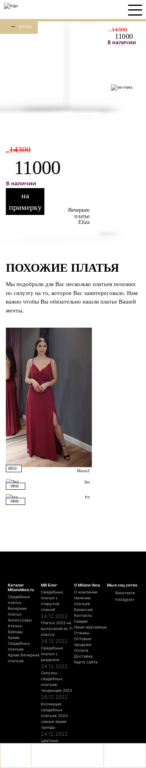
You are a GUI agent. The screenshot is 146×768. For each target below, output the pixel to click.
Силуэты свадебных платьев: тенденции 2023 (56, 681)
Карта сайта (86, 662)
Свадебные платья (19, 599)
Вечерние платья (17, 611)
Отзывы (82, 632)
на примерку (25, 201)
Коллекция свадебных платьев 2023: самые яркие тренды (55, 716)
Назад (25, 26)
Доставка (83, 656)
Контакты (83, 615)
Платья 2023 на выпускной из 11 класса (57, 628)
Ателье (15, 625)
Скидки (81, 621)
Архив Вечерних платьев (23, 658)
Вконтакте (124, 592)
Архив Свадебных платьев (19, 643)
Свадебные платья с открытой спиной (52, 601)
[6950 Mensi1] (49, 396)
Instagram (124, 599)
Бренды (15, 631)
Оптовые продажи (82, 641)
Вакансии (83, 609)
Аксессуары (20, 620)
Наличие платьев (82, 600)
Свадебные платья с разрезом (52, 654)
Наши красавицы (90, 627)
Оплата (81, 650)
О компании (85, 592)
